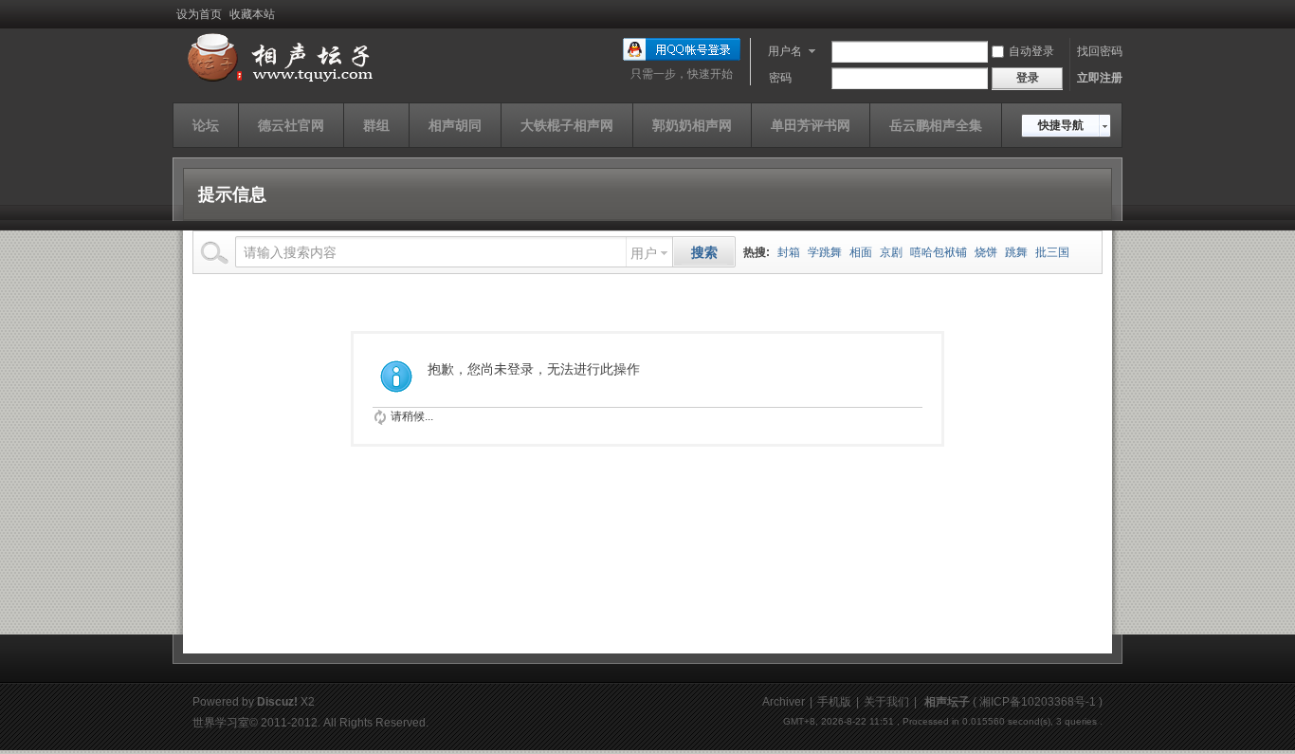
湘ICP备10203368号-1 (1037, 701)
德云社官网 (291, 125)
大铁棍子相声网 (566, 125)
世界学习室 (220, 722)
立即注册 (1099, 77)
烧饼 (986, 252)
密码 (780, 77)
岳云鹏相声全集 (935, 125)
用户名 (785, 51)
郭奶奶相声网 (692, 125)
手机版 (834, 701)
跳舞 (1016, 252)
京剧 (891, 252)
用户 (643, 253)
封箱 (788, 252)
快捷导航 (1061, 125)
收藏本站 (252, 14)
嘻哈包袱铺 (938, 252)
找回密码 (1099, 51)
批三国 (1052, 252)
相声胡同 (455, 125)
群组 (376, 125)
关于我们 (886, 701)
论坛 (205, 125)
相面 (860, 252)
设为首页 (199, 14)
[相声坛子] (277, 82)
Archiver (783, 701)
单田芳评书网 (810, 125)
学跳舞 (825, 252)
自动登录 (1031, 51)
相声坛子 (947, 701)
